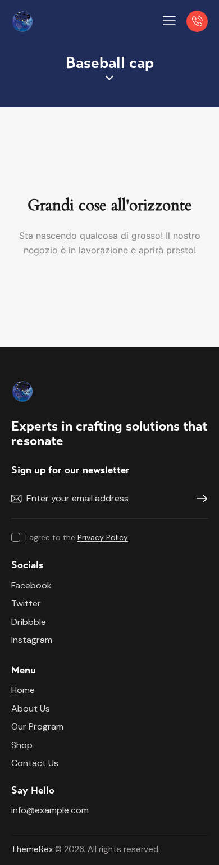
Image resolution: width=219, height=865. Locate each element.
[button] (169, 20)
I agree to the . (77, 537)
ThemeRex (32, 849)
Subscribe (199, 499)
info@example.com (50, 810)
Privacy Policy (102, 537)
